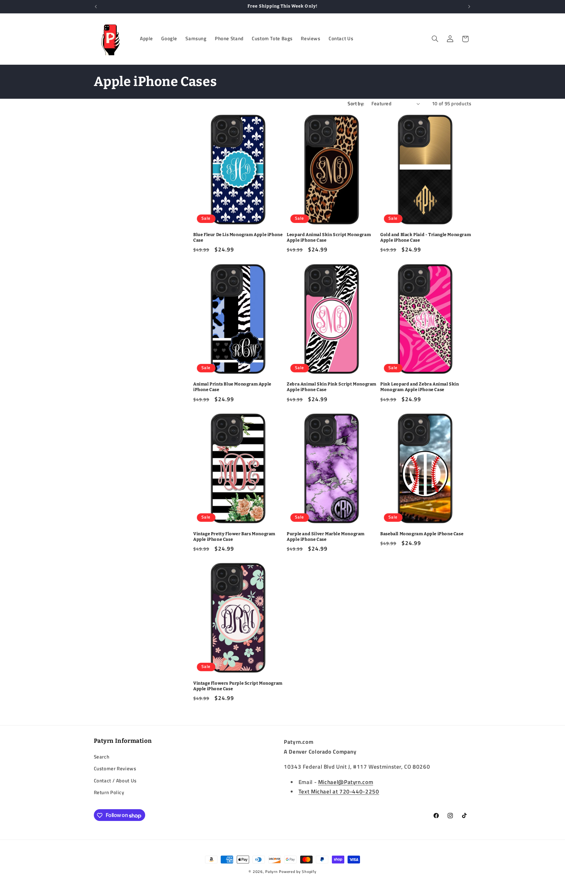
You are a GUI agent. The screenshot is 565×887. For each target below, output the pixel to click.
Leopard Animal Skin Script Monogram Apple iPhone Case (329, 237)
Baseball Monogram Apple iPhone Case (421, 533)
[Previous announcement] (96, 6)
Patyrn (271, 871)
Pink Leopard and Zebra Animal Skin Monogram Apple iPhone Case (419, 387)
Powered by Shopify (297, 871)
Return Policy (109, 792)
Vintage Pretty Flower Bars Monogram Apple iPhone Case (234, 536)
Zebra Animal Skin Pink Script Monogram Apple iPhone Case (331, 387)
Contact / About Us (115, 780)
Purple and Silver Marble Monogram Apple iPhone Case (326, 536)
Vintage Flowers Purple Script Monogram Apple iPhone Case (237, 686)
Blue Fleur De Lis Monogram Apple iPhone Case (237, 237)
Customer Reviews (115, 768)
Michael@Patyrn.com (345, 781)
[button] (434, 38)
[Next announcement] (469, 6)
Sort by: (356, 103)
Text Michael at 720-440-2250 (339, 791)
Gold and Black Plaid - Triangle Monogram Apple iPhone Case (425, 237)
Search (102, 756)
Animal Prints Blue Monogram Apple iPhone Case (232, 387)
